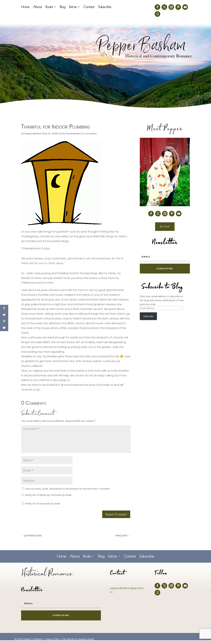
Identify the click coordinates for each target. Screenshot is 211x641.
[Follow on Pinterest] (178, 7)
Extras (73, 7)
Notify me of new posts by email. (42, 503)
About (37, 7)
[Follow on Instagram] (171, 7)
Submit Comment (116, 514)
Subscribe (104, 7)
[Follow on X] (164, 7)
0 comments (90, 133)
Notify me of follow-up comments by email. (48, 495)
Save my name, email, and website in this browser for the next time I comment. (67, 488)
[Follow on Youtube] (185, 7)
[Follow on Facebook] (157, 7)
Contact (89, 7)
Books (49, 7)
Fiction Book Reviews (70, 133)
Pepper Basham (33, 133)
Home (25, 7)
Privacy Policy (52, 639)
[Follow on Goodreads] (157, 14)
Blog (62, 7)
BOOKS (165, 226)
